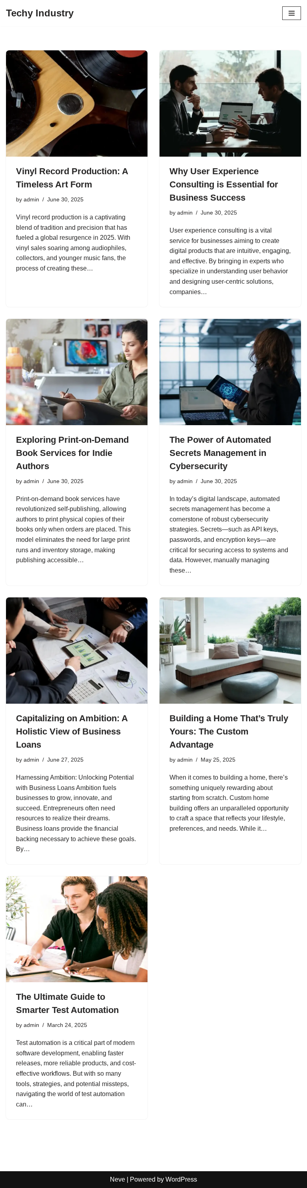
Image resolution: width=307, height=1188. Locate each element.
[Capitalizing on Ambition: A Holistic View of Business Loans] (77, 650)
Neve (117, 1179)
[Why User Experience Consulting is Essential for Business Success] (230, 103)
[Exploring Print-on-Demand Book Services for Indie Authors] (77, 372)
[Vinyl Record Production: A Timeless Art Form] (77, 103)
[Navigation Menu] (291, 13)
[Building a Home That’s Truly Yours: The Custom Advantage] (230, 650)
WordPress (181, 1179)
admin (31, 199)
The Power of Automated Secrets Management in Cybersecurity (220, 453)
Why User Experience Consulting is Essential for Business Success (223, 184)
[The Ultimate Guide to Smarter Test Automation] (77, 929)
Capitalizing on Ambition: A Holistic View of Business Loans (72, 731)
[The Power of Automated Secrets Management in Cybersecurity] (230, 372)
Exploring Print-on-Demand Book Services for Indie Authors (72, 453)
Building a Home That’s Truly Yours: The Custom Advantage (228, 731)
